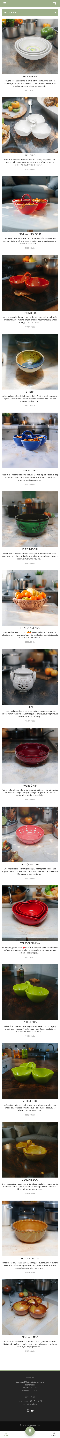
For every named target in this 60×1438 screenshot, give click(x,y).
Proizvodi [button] (10, 12)
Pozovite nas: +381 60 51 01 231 (30, 1401)
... (46, 86)
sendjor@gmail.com (30, 1404)
